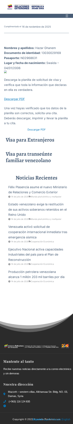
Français (56, 419)
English (66, 419)
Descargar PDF (14, 99)
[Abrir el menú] (67, 16)
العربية (46, 419)
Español (37, 419)
